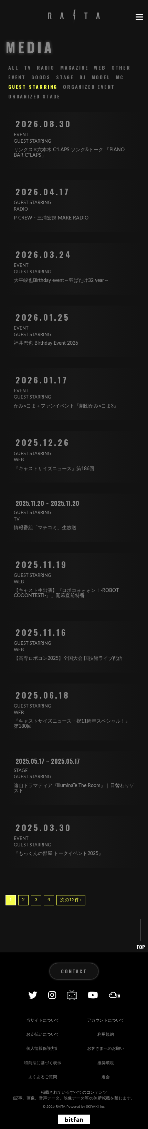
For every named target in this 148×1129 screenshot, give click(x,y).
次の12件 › (71, 900)
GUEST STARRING (32, 86)
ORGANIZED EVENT (89, 86)
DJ (83, 77)
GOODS (41, 77)
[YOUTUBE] (93, 994)
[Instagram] (52, 994)
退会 (106, 1077)
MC (120, 77)
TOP (140, 946)
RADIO (46, 67)
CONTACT (74, 971)
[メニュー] (139, 17)
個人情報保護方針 (42, 1048)
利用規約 (105, 1034)
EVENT (17, 77)
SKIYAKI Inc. (95, 1106)
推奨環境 (105, 1063)
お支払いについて (42, 1034)
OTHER (121, 67)
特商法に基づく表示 (42, 1063)
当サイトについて (42, 1020)
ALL (13, 67)
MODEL (101, 77)
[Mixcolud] (114, 994)
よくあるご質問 (42, 1077)
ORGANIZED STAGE (34, 96)
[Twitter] (32, 994)
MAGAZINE (74, 67)
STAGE (65, 77)
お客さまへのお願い (105, 1048)
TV (27, 67)
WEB (100, 67)
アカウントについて (105, 1020)
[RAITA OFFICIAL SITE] (74, 17)
